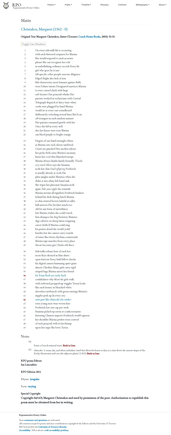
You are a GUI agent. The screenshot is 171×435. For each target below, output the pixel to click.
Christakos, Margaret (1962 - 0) (44, 29)
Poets (67, 4)
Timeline (85, 4)
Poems (50, 4)
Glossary (104, 4)
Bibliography (142, 4)
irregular (34, 379)
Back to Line (69, 345)
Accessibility (24, 430)
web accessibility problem (56, 430)
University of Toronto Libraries (52, 426)
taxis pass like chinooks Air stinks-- (53, 299)
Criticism (122, 4)
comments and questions (35, 420)
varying (32, 386)
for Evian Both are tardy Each (50, 275)
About (161, 4)
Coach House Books (89, 36)
